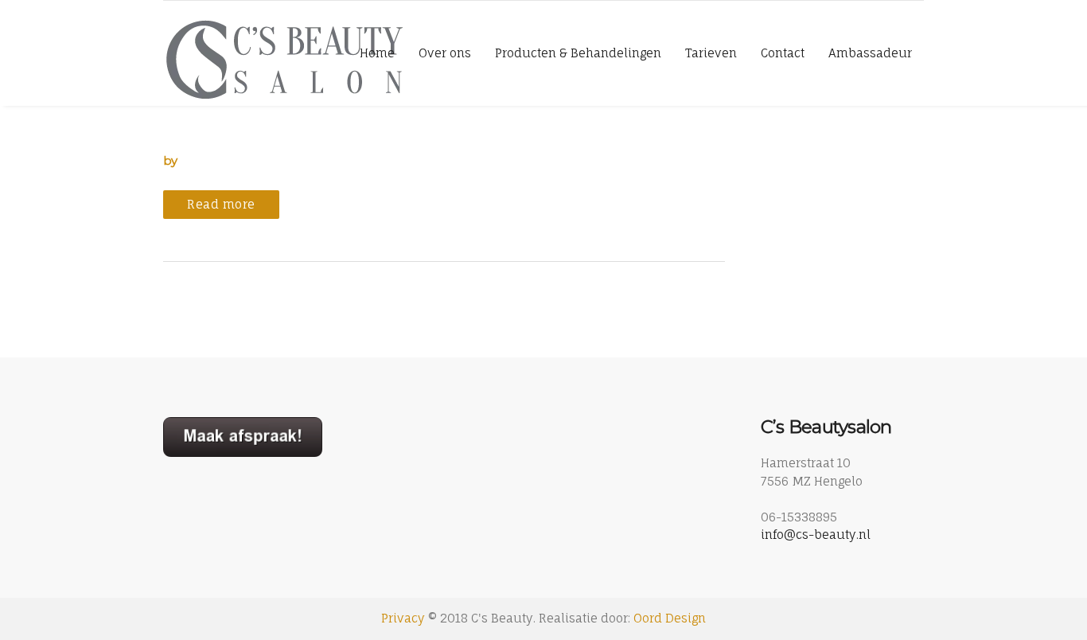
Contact (783, 52)
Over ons (445, 52)
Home (377, 52)
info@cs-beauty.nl (816, 534)
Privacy (403, 618)
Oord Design (669, 618)
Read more (221, 204)
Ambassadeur (870, 52)
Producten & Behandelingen (578, 52)
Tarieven (711, 52)
